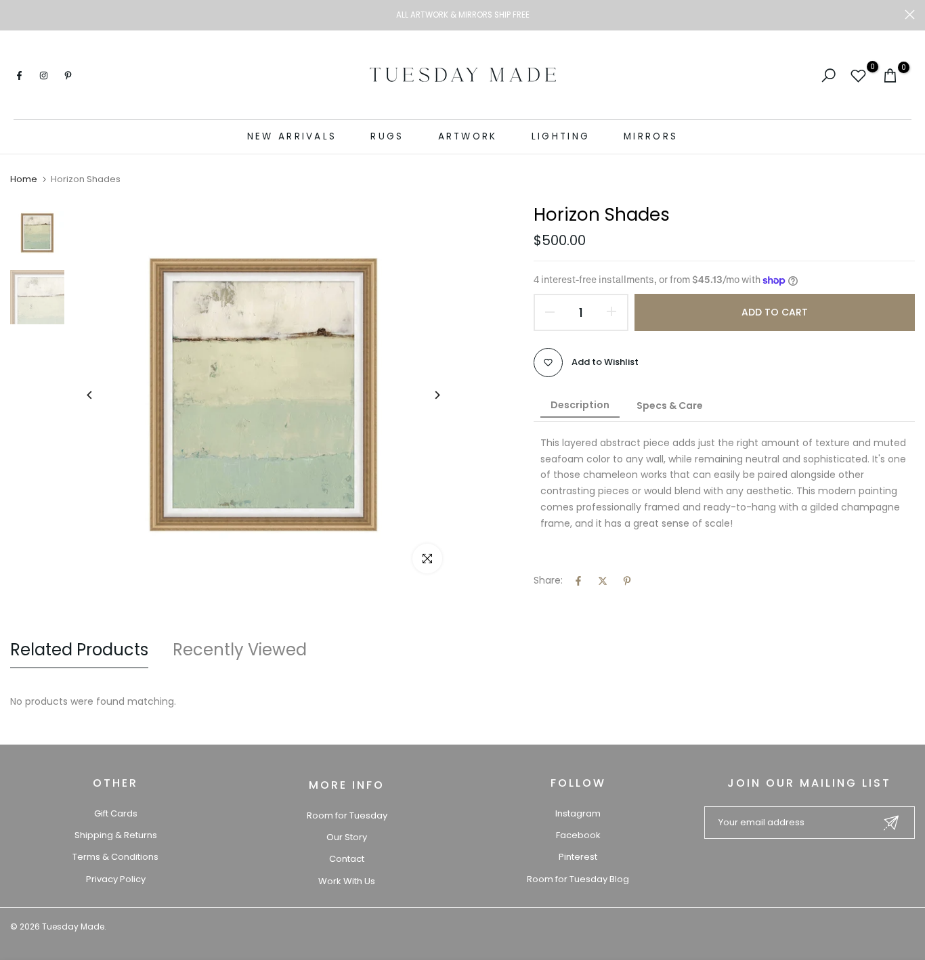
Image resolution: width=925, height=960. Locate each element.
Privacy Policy (116, 879)
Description (580, 405)
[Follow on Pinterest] (67, 75)
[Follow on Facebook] (19, 75)
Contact (346, 858)
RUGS (387, 136)
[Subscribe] (891, 823)
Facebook (578, 835)
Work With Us (346, 881)
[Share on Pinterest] (627, 580)
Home (23, 179)
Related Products (79, 649)
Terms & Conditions (115, 856)
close (15, 14)
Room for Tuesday (347, 815)
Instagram (578, 813)
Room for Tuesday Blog (578, 879)
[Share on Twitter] (602, 580)
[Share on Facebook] (578, 580)
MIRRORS (651, 136)
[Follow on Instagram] (43, 75)
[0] (858, 75)
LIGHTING (561, 136)
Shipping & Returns (115, 835)
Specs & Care (670, 405)
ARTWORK (468, 136)
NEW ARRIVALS (292, 136)
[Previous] (100, 395)
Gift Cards (115, 813)
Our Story (346, 837)
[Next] (427, 395)
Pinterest (578, 856)
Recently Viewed (240, 649)
